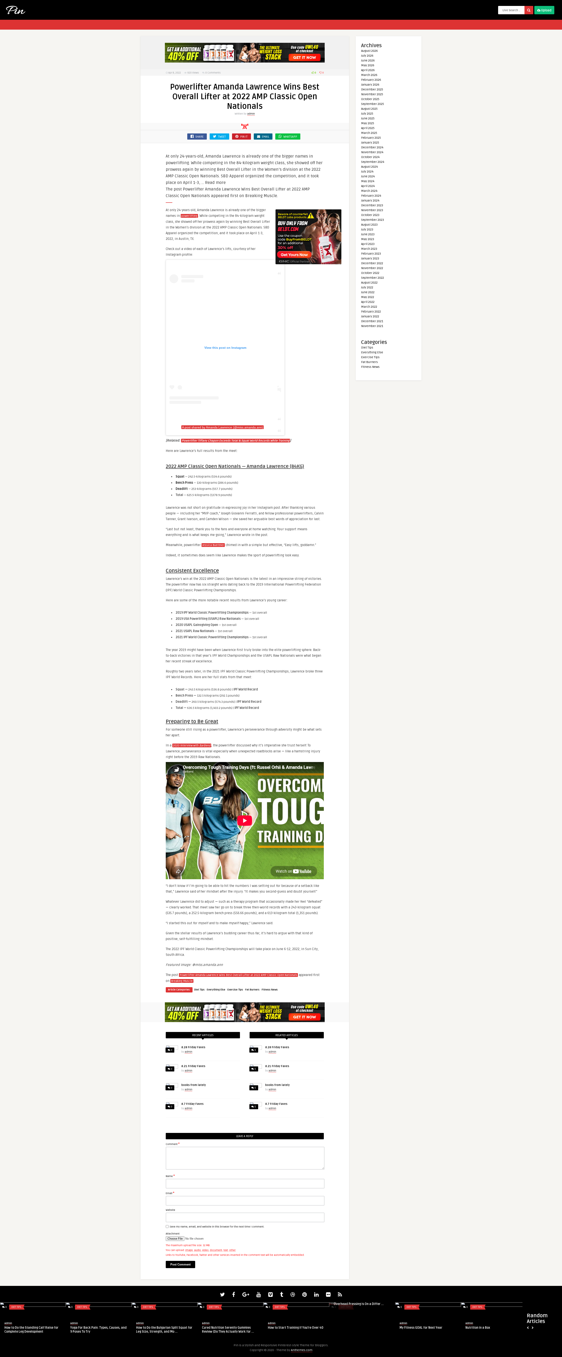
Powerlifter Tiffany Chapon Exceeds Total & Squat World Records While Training (235, 440)
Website (170, 1210)
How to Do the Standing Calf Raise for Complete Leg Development (31, 1330)
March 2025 (369, 133)
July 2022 (367, 287)
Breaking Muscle (182, 981)
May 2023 (367, 239)
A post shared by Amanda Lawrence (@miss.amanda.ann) (222, 427)
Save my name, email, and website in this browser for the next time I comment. (217, 1226)
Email (170, 1193)
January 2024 (370, 200)
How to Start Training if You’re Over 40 (295, 1328)
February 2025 (371, 138)
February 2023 (371, 253)
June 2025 (368, 118)
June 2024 (368, 176)
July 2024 (367, 171)
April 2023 (368, 244)
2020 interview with (192, 745)
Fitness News (270, 989)
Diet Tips (199, 989)
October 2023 (370, 215)
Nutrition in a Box (477, 1328)
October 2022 (370, 273)
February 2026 (371, 80)
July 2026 (367, 56)
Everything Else (216, 989)
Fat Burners (252, 989)
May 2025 (367, 123)
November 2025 (372, 94)
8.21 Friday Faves (193, 1066)
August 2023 (369, 224)
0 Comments (213, 72)
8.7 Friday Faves (192, 1104)
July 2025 (367, 113)
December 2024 (372, 147)
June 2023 (368, 234)
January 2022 (370, 316)
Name (170, 1176)
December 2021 (372, 321)
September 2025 (372, 104)
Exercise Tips (235, 989)
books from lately (193, 1085)
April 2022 (368, 302)
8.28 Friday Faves (193, 1047)
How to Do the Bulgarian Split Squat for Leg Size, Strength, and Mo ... (164, 1330)
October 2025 (370, 99)
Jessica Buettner (213, 545)
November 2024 (372, 152)
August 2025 (369, 109)
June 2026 (368, 60)
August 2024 (369, 167)
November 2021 (372, 326)
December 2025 (372, 89)
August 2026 (369, 51)
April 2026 (368, 70)
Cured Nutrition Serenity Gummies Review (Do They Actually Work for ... (228, 1330)
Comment (173, 1144)
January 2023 (370, 258)
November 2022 (372, 268)
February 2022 (371, 311)
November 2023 (372, 210)
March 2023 (369, 249)
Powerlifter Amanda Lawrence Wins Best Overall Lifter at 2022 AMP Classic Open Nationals (238, 975)
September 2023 (372, 220)
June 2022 (368, 292)
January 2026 (370, 84)
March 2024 (369, 191)
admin (251, 113)
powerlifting (189, 216)
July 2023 (367, 229)
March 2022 (369, 307)
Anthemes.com (301, 1350)
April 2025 (368, 128)
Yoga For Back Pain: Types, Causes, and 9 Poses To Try (98, 1330)
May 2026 (367, 65)
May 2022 (367, 297)
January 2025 (370, 142)
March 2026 (369, 75)
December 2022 (372, 263)
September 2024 (372, 162)
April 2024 (368, 186)
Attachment (173, 1233)
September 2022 (372, 278)
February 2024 (371, 196)
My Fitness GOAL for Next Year (421, 1328)
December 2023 (372, 205)
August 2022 (369, 282)
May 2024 (367, 181)
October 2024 (370, 157)
